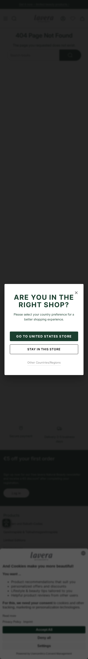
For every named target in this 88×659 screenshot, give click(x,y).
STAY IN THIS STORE (44, 349)
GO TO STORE (44, 336)
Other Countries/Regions (44, 362)
